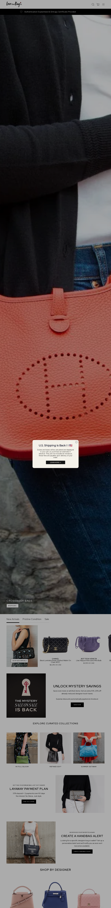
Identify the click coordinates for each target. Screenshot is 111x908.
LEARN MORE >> (55, 462)
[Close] (76, 442)
